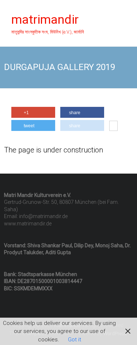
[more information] (113, 126)
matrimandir (45, 19)
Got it (74, 339)
